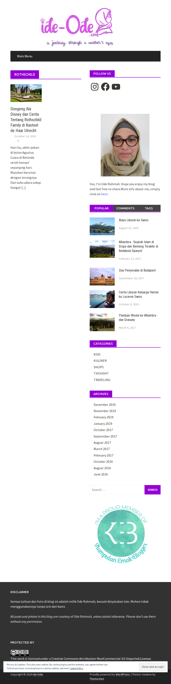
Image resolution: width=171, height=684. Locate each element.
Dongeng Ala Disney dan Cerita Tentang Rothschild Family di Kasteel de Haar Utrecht (25, 119)
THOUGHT (101, 373)
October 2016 (103, 461)
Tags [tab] (149, 208)
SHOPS (99, 367)
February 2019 (103, 417)
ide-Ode (38, 674)
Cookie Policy (76, 668)
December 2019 (105, 404)
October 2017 (103, 430)
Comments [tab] (125, 208)
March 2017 (102, 449)
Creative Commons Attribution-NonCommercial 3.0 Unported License (101, 658)
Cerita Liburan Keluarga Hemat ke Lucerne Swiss (138, 294)
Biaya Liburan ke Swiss (133, 220)
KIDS (97, 354)
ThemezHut (97, 679)
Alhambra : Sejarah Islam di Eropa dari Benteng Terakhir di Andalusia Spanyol (138, 246)
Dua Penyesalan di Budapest (137, 270)
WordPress (123, 674)
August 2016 (102, 468)
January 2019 (103, 423)
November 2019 (105, 411)
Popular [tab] (101, 208)
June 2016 (101, 474)
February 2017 (103, 455)
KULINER (100, 360)
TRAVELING (102, 380)
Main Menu (24, 56)
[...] (23, 187)
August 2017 (102, 442)
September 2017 (105, 436)
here (104, 194)
